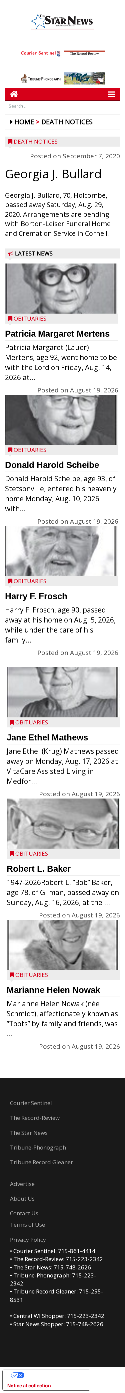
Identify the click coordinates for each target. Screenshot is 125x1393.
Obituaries (30, 318)
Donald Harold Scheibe (52, 465)
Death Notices (67, 121)
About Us (22, 1198)
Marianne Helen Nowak (53, 990)
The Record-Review (35, 1117)
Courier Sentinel (31, 1103)
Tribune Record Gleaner (41, 1162)
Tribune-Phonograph (38, 1147)
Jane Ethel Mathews (47, 737)
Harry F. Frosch (36, 596)
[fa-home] (11, 94)
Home (24, 121)
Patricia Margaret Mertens (57, 334)
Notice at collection (29, 1385)
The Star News (29, 1133)
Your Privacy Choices (53, 1375)
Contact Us (24, 1213)
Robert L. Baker (39, 869)
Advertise (22, 1184)
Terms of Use (27, 1224)
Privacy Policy (28, 1239)
